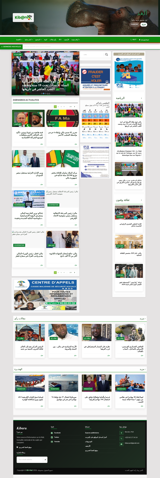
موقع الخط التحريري (25, 447)
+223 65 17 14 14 (131, 437)
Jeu (60, 39)
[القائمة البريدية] (45, 459)
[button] (133, 40)
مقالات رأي (80, 318)
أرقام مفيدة (75, 39)
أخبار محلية (28, 39)
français (134, 24)
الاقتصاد (18, 39)
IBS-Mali (29, 470)
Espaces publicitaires (92, 433)
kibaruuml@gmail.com (132, 443)
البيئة (45, 39)
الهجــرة (80, 369)
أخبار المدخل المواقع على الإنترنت (96, 437)
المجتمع (37, 39)
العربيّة (144, 24)
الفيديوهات (88, 441)
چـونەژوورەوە (145, 39)
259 (71, 106)
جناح (36, 89)
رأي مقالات (53, 39)
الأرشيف (66, 39)
